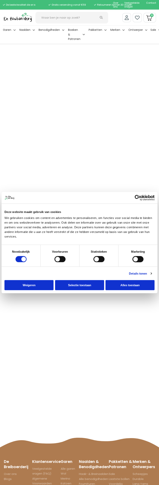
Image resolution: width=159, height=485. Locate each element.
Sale (153, 30)
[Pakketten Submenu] (105, 30)
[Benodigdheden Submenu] (63, 30)
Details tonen (138, 273)
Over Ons (115, 4)
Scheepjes (140, 474)
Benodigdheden (49, 30)
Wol (63, 473)
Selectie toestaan (79, 285)
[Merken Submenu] (123, 30)
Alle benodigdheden (93, 479)
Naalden (24, 30)
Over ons (10, 474)
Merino (65, 478)
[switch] (60, 259)
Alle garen (68, 469)
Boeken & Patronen (74, 34)
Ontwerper (135, 30)
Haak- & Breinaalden (93, 474)
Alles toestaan (130, 285)
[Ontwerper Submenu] (146, 30)
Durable (138, 479)
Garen (7, 30)
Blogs (8, 479)
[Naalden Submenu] (33, 30)
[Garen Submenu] (14, 30)
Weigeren (29, 285)
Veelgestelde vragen (131, 4)
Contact (151, 2)
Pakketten (95, 30)
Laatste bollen (119, 479)
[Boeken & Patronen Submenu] (83, 34)
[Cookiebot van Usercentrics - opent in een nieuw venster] (138, 198)
